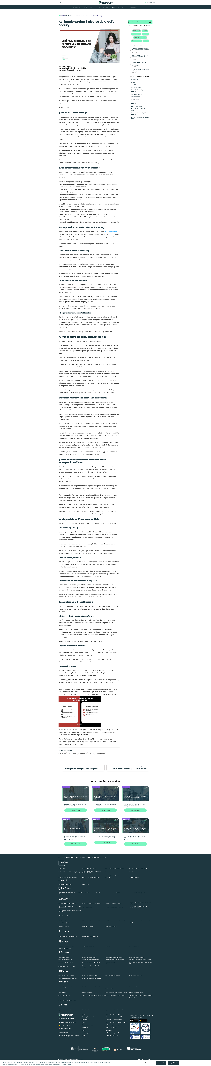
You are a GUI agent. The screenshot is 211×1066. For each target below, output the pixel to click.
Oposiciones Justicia (64, 986)
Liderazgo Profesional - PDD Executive (68, 906)
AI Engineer (117, 921)
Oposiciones (67, 991)
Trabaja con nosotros (88, 1054)
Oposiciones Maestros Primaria (66, 1039)
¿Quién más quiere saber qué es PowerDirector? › (129, 798)
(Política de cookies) (66, 1064)
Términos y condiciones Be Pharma (116, 1051)
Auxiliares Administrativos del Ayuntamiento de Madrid (141, 991)
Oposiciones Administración (66, 988)
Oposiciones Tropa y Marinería (66, 1004)
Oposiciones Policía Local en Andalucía (91, 1007)
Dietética (108, 975)
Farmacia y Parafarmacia (65, 977)
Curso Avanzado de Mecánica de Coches (115, 1024)
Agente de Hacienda (110, 991)
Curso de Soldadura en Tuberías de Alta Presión (93, 1024)
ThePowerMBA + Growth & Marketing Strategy (70, 901)
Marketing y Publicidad (64, 955)
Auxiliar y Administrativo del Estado (90, 988)
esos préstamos (111, 261)
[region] (105, 1063)
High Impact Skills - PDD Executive (90, 906)
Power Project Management (112, 904)
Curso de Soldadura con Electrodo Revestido (116, 1021)
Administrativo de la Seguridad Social (115, 988)
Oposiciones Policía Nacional (113, 1004)
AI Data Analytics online (83, 921)
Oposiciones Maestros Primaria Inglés (115, 1039)
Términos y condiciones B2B (114, 1046)
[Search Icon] (150, 22)
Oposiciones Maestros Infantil (89, 1039)
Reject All (161, 1063)
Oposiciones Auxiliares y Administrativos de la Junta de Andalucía (93, 995)
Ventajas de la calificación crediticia (71, 96)
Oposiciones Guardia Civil (135, 1004)
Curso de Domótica (133, 1016)
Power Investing (135, 97)
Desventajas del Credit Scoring (69, 99)
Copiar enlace (101, 782)
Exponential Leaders (136, 87)
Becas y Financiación (88, 1046)
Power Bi (98, 921)
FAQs (83, 1051)
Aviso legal (109, 1059)
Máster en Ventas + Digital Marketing (138, 113)
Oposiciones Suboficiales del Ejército (68, 1007)
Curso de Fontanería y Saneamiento (67, 1029)
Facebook (84, 782)
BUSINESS (69, 16)
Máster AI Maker (85, 913)
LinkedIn (63, 782)
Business (66, 816)
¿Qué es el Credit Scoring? (68, 80)
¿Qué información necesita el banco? (71, 83)
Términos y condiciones (113, 1043)
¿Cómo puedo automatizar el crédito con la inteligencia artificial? (79, 93)
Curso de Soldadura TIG (64, 1024)
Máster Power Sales (136, 106)
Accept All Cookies (174, 1063)
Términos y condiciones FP (114, 1048)
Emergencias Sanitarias (88, 975)
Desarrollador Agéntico (139, 921)
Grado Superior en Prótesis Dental (90, 965)
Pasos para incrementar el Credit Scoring (72, 86)
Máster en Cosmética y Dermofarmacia (92, 932)
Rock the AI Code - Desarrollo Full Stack (67, 921)
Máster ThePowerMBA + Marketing (137, 102)
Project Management (137, 94)
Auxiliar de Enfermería (134, 975)
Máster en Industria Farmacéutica (67, 932)
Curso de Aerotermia (87, 1021)
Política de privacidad (112, 1054)
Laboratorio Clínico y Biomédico (66, 975)
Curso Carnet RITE (63, 1021)
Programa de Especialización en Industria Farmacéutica (140, 932)
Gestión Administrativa (111, 955)
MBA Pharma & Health (87, 936)
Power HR (133, 85)
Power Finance (135, 99)
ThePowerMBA (134, 79)
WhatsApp (73, 782)
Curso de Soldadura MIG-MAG (136, 1021)
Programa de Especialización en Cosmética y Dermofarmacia (70, 936)
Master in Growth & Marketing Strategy (115, 897)
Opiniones (85, 1056)
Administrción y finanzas (88, 955)
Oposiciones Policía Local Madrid (90, 1004)
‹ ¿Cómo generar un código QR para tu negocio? (81, 798)
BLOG (63, 16)
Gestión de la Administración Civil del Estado (140, 988)
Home (84, 1043)
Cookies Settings (149, 1063)
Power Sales (108, 901)
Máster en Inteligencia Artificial (65, 913)
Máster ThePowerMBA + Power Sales (139, 109)
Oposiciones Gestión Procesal (136, 986)
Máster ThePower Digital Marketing (138, 90)
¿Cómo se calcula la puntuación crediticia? (73, 88)
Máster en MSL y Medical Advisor (114, 932)
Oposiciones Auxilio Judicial (89, 986)
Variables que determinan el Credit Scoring (73, 91)
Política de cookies (111, 1056)
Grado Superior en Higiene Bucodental (68, 965)
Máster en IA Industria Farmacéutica (115, 936)
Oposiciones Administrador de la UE (91, 991)
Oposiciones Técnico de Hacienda (67, 995)
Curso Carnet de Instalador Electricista (91, 1016)
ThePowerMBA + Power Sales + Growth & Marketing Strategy (92, 901)
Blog (83, 1059)
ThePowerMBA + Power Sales (89, 897)
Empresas (85, 1048)
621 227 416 (64, 1054)
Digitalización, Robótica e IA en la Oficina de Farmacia (70, 939)
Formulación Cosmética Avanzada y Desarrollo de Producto (139, 936)
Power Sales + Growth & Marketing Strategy (139, 897)
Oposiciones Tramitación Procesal (114, 986)
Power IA (133, 82)
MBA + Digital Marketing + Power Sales (140, 117)
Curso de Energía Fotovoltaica (66, 1016)
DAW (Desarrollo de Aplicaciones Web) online (93, 950)
